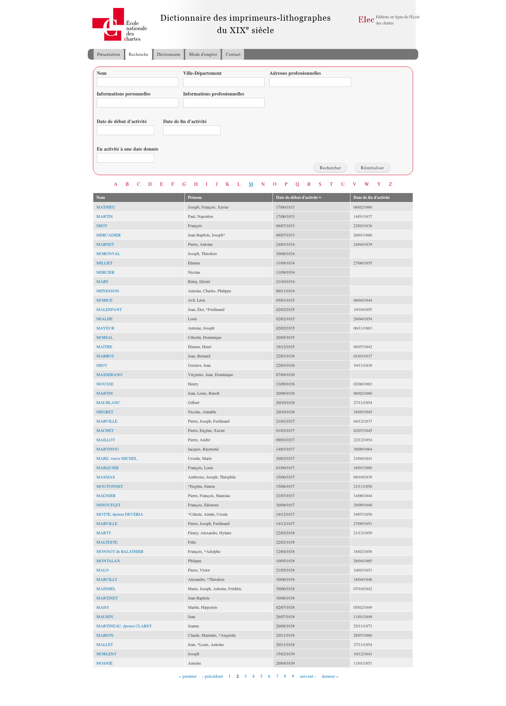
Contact (233, 54)
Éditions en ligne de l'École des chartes (398, 20)
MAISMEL (106, 588)
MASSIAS (105, 477)
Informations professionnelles (213, 93)
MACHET (105, 430)
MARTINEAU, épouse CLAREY (124, 625)
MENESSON (107, 290)
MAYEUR (105, 328)
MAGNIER (106, 495)
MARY (102, 281)
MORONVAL (108, 253)
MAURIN (104, 616)
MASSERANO (109, 374)
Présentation (108, 54)
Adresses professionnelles (295, 73)
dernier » (330, 676)
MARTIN (104, 216)
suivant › (308, 676)
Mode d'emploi (203, 54)
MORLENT (106, 653)
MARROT (105, 356)
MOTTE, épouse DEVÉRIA (119, 514)
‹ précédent (212, 676)
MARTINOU (107, 449)
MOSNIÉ (104, 663)
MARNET (105, 244)
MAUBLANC (108, 402)
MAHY (102, 607)
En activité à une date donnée (127, 148)
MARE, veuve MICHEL (116, 458)
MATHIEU (105, 207)
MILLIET (104, 262)
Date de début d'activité (122, 121)
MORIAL (104, 337)
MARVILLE (106, 421)
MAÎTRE (104, 346)
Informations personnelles (123, 93)
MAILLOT (105, 439)
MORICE (104, 300)
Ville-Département (202, 73)
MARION (105, 635)
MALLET (104, 644)
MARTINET (107, 598)
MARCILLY (107, 579)
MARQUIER (107, 467)
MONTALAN (108, 560)
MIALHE (104, 318)
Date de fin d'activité (185, 121)
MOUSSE (105, 383)
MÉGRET (104, 411)
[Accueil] (94, 24)
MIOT (101, 225)
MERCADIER (108, 235)
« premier (188, 676)
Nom (102, 73)
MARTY (104, 532)
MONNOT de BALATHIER (120, 551)
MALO (102, 570)
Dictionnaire (168, 54)
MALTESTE (106, 542)
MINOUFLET (108, 504)
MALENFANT (109, 309)
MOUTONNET (109, 486)
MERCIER (105, 272)
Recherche (138, 54)
